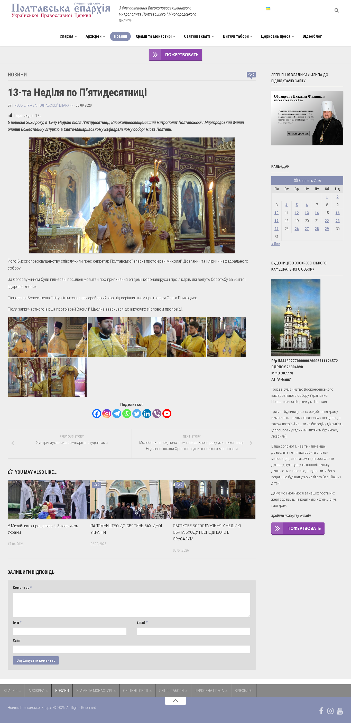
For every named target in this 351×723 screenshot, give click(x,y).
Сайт (17, 640)
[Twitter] (136, 413)
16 (338, 213)
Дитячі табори (236, 36)
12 (297, 213)
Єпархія (66, 36)
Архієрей (93, 36)
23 (338, 221)
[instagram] (330, 711)
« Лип (275, 244)
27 (307, 228)
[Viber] (156, 413)
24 (276, 228)
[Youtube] (166, 413)
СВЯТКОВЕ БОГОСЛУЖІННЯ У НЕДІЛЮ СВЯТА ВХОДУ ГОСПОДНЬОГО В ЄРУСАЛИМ (207, 532)
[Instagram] (106, 413)
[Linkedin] (146, 413)
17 (276, 221)
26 (297, 228)
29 (327, 228)
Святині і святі (197, 36)
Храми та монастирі (154, 36)
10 (276, 213)
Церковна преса (275, 36)
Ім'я (17, 622)
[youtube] (339, 711)
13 (307, 213)
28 (317, 228)
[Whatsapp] (126, 413)
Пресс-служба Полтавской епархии (42, 105)
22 (327, 221)
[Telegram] (116, 413)
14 (317, 213)
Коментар (22, 588)
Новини (120, 36)
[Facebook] (96, 413)
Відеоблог (312, 36)
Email (142, 622)
